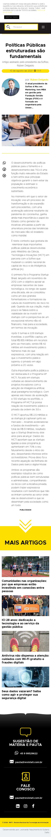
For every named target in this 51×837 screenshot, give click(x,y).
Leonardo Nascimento (30, 830)
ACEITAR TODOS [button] (12, 17)
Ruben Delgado (39, 80)
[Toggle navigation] (43, 27)
